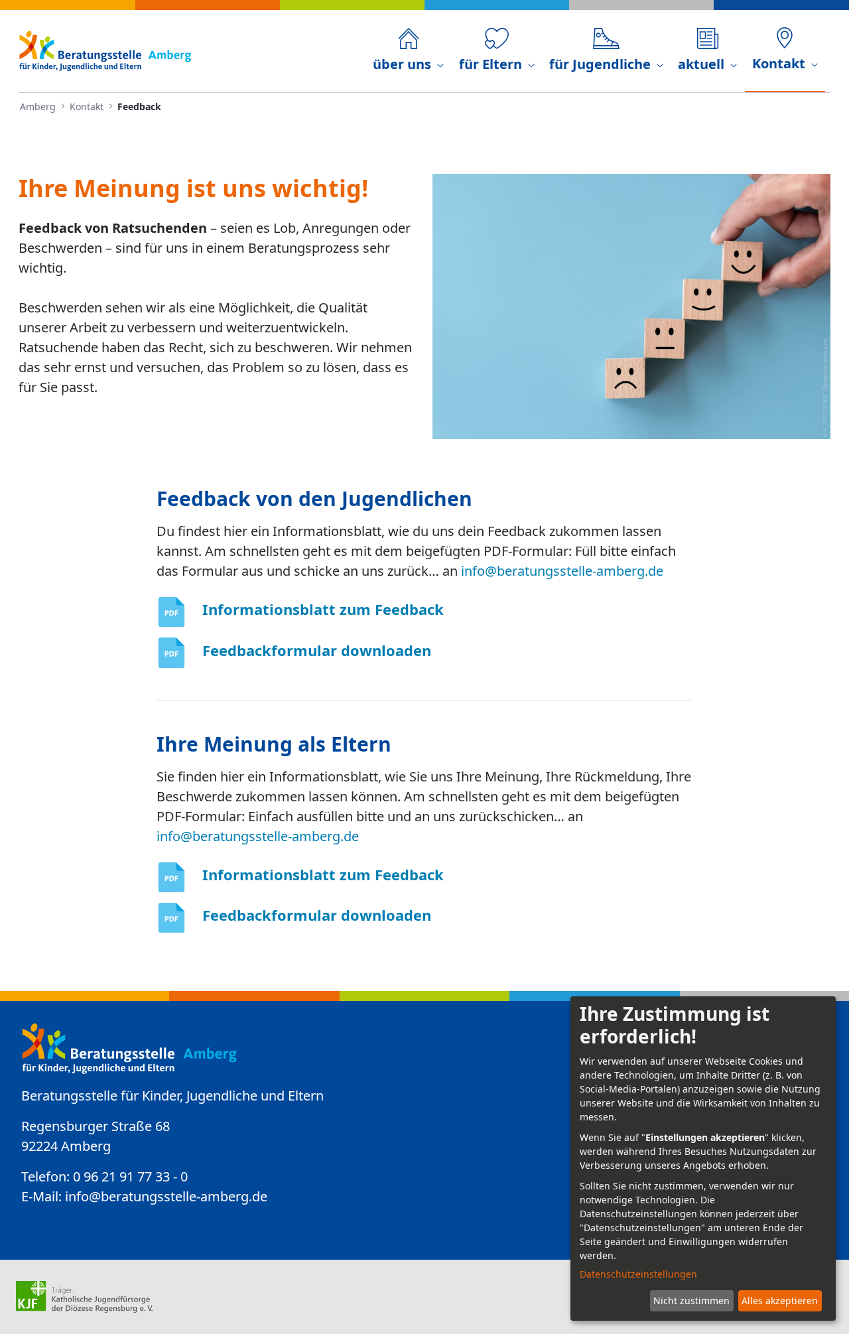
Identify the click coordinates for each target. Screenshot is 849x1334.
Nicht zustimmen (691, 1300)
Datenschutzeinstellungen (638, 1274)
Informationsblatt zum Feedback (323, 609)
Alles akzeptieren (780, 1300)
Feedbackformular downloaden (316, 650)
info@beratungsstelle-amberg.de (562, 571)
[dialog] (703, 1158)
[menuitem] (408, 51)
